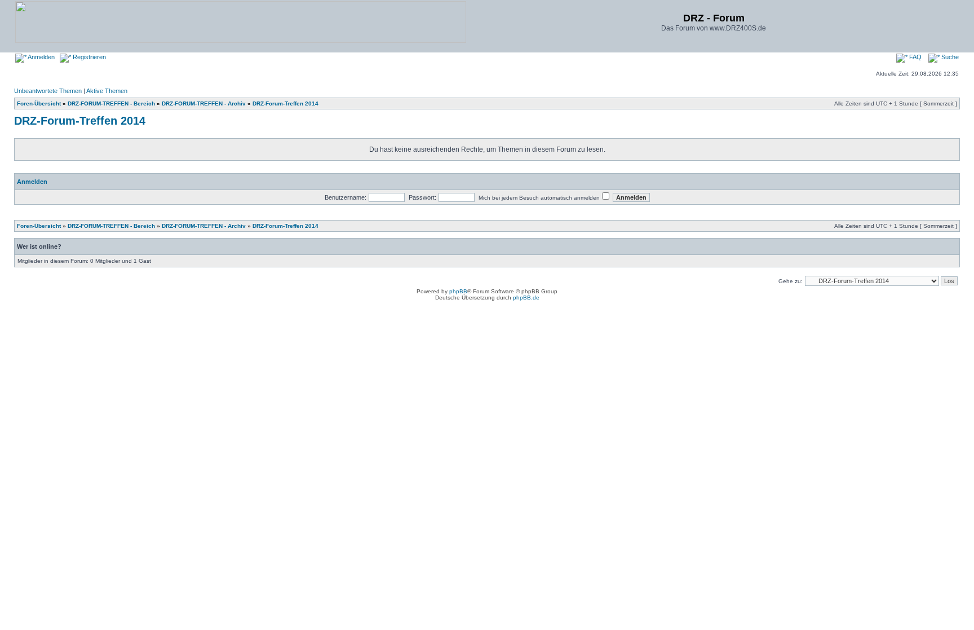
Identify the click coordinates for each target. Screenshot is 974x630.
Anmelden (40, 57)
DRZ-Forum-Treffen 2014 (285, 103)
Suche (949, 57)
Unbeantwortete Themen (48, 90)
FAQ (914, 57)
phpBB (458, 291)
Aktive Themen (106, 90)
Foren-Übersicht (39, 103)
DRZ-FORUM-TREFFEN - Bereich (111, 103)
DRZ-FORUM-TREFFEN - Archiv (204, 103)
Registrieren (88, 57)
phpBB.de (526, 297)
